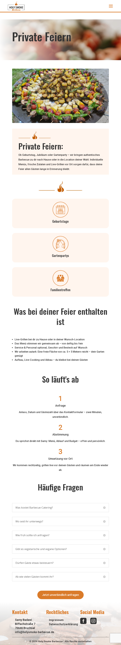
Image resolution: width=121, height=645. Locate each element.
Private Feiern (39, 146)
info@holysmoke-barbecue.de (34, 632)
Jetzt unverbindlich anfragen (60, 594)
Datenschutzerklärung (63, 624)
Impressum (56, 620)
